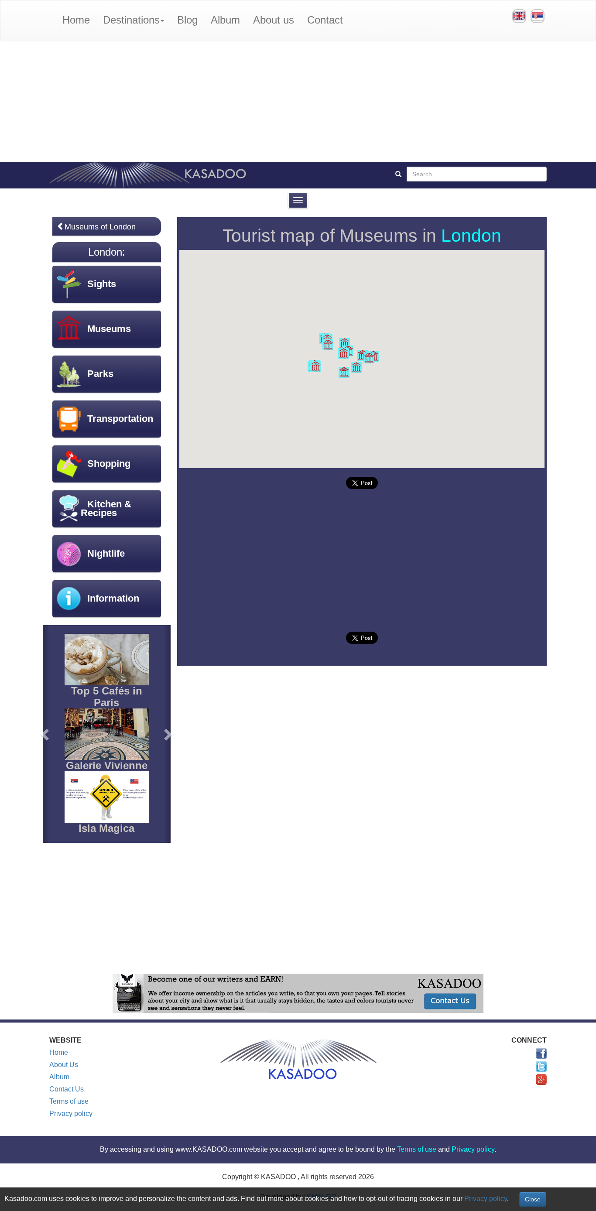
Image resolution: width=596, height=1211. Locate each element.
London (471, 236)
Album (225, 20)
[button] (344, 343)
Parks (100, 373)
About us (273, 20)
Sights (101, 283)
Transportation (120, 418)
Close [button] (533, 1199)
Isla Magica (106, 828)
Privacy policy (70, 1113)
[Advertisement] (298, 101)
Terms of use (69, 1101)
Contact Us (66, 1089)
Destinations (131, 20)
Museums (109, 328)
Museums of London (100, 226)
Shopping (108, 463)
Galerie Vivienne (106, 765)
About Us (63, 1064)
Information (113, 598)
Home (76, 20)
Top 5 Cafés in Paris (106, 696)
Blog (187, 20)
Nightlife (106, 553)
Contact (325, 20)
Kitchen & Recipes (106, 508)
